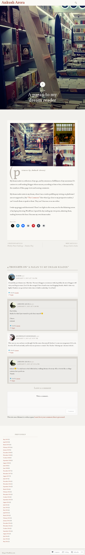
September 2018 (7, 460)
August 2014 (6, 534)
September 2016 (7, 486)
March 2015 (6, 515)
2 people (17, 293)
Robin (18, 276)
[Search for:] (76, 2)
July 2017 (5, 479)
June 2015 (5, 507)
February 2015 (6, 518)
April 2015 (5, 513)
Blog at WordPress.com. (8, 553)
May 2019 (5, 439)
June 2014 (5, 539)
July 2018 (5, 465)
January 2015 (6, 520)
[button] (31, 144)
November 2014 (7, 526)
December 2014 (7, 523)
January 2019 (6, 450)
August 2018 (6, 463)
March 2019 (6, 444)
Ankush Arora (13, 2)
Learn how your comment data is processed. (49, 417)
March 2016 (6, 489)
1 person (18, 326)
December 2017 (7, 471)
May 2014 (5, 541)
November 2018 (7, 455)
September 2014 (7, 531)
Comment (71, 411)
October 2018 (6, 458)
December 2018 (7, 452)
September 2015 (7, 499)
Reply (11, 295)
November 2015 (7, 494)
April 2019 (5, 442)
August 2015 (6, 502)
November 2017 (7, 473)
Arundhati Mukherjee (26, 336)
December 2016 (7, 481)
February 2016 (6, 492)
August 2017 (6, 476)
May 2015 (5, 510)
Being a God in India (71, 245)
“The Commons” (33, 197)
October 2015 (6, 497)
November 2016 (7, 484)
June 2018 (5, 468)
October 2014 (6, 528)
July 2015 (5, 505)
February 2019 (6, 447)
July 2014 (5, 536)
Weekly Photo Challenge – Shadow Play (20, 245)
